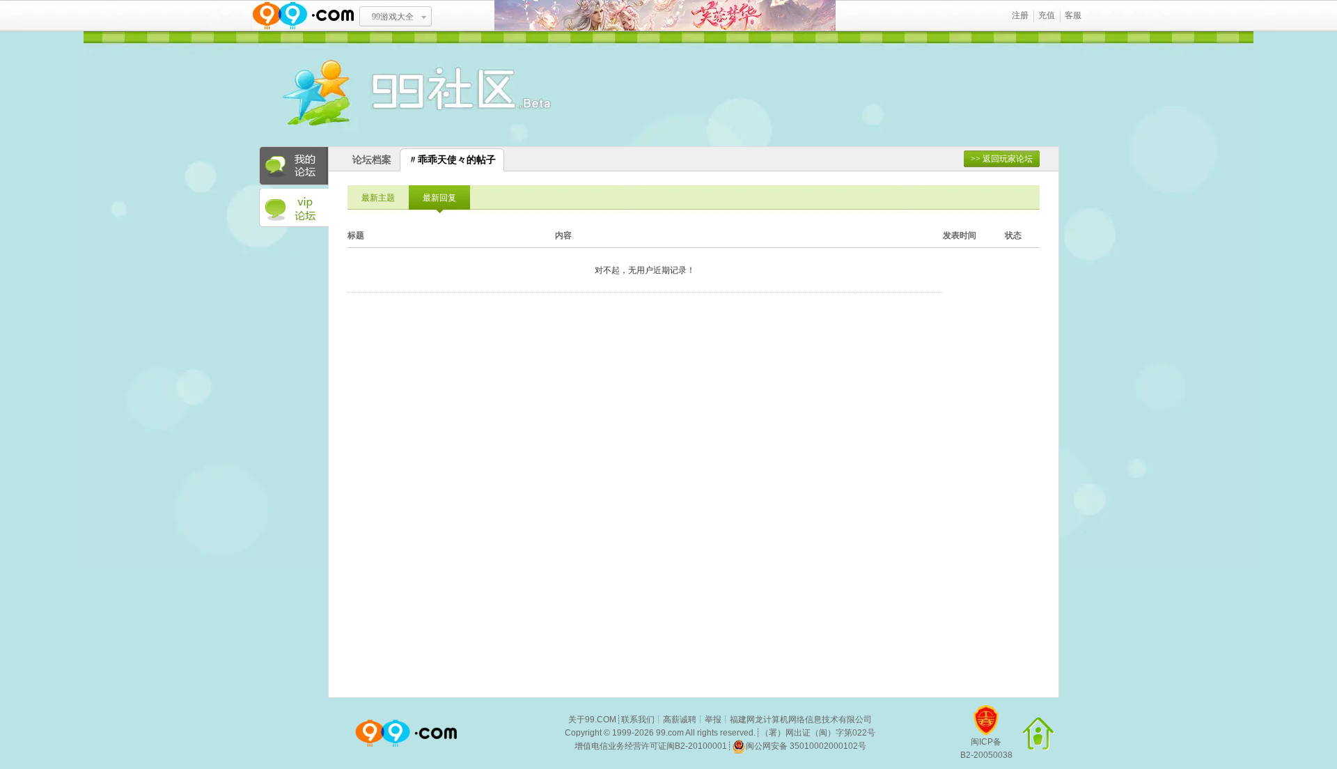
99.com (670, 733)
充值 (1046, 15)
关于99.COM (592, 719)
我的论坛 (294, 165)
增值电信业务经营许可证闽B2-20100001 (650, 746)
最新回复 (439, 198)
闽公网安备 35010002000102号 (806, 746)
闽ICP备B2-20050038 (986, 748)
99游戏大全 (393, 17)
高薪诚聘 (679, 719)
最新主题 (378, 198)
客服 (1073, 15)
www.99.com (303, 15)
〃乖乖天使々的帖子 (452, 160)
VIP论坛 (294, 208)
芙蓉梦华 (665, 15)
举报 (713, 719)
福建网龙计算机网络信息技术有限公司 (801, 719)
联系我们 (638, 719)
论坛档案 (371, 160)
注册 (1020, 15)
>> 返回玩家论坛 (1002, 159)
